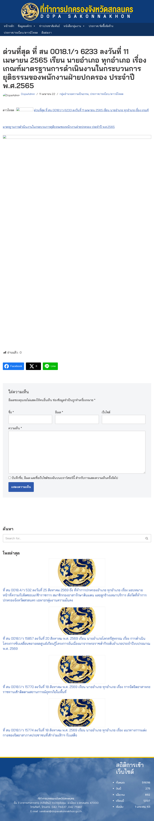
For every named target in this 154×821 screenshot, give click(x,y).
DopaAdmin (28, 94)
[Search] (147, 538)
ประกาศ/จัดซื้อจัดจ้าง (101, 26)
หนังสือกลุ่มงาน (72, 26)
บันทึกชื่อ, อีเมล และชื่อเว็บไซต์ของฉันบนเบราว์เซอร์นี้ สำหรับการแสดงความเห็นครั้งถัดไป (65, 478)
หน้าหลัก (9, 26)
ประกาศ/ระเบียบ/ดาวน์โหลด (21, 32)
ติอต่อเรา (47, 32)
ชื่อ (11, 412)
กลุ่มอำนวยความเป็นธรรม (74, 94)
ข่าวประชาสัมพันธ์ (49, 26)
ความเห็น (15, 428)
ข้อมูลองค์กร (25, 26)
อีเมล (59, 412)
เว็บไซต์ (106, 412)
